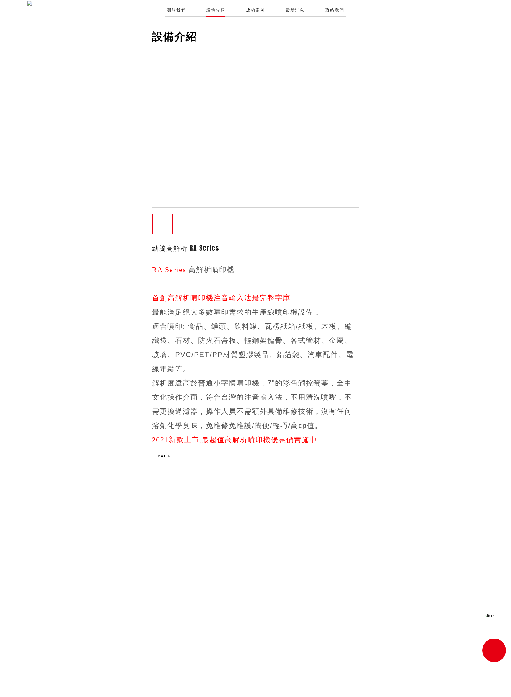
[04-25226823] (494, 650)
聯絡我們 (334, 10)
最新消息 (295, 10)
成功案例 (255, 10)
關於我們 (176, 10)
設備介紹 (215, 10)
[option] (255, 134)
